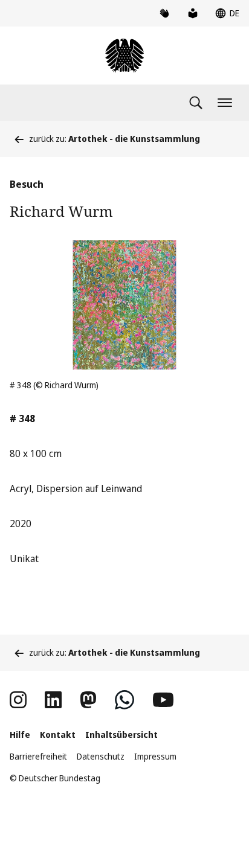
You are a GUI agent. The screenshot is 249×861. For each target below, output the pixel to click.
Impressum (155, 756)
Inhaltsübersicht (121, 734)
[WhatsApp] (124, 699)
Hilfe (20, 734)
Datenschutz (100, 756)
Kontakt (58, 734)
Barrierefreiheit (38, 756)
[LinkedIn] (53, 699)
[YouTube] (163, 699)
